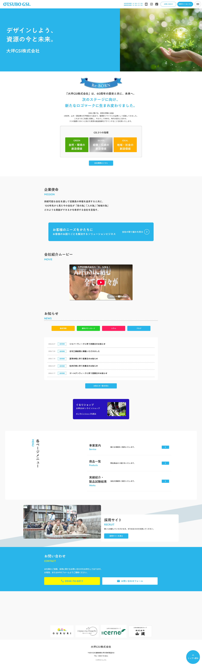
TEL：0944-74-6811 (101, 656)
